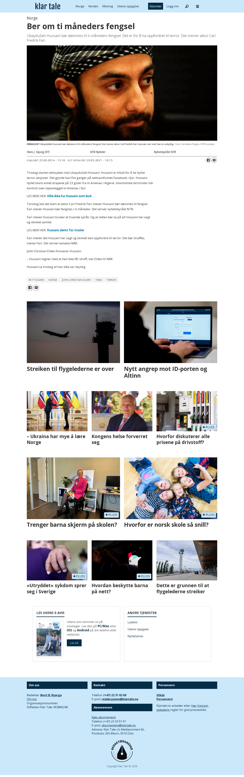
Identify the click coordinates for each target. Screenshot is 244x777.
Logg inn (172, 6)
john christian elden (76, 280)
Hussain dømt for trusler (65, 230)
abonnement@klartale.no (119, 725)
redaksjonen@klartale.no (120, 699)
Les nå (74, 643)
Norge (80, 6)
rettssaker (36, 280)
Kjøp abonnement (104, 717)
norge (53, 280)
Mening (107, 6)
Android (83, 630)
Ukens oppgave (128, 6)
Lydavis (132, 622)
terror (111, 280)
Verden (93, 6)
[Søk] (187, 6)
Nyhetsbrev (135, 636)
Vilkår (160, 695)
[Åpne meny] (197, 6)
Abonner (156, 6)
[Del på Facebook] (208, 160)
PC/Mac (103, 626)
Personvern (164, 699)
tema (98, 280)
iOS (69, 630)
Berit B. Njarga (51, 695)
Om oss (32, 699)
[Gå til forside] (47, 6)
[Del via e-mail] (214, 160)
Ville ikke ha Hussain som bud (69, 196)
